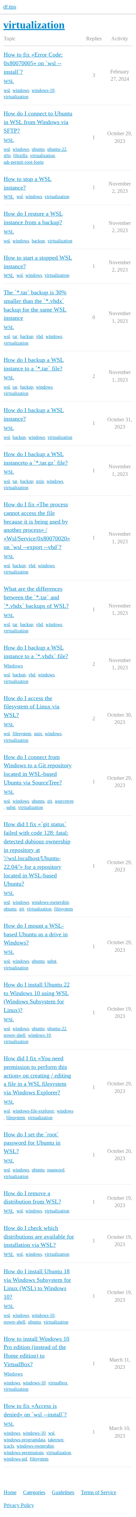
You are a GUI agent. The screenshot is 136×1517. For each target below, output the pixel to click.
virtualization (16, 96)
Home (10, 1492)
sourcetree (64, 801)
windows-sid (15, 1458)
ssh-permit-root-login (24, 162)
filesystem (22, 733)
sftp (7, 155)
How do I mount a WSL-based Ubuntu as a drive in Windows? (36, 934)
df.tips (9, 7)
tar (15, 336)
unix (38, 733)
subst (11, 807)
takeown (55, 1439)
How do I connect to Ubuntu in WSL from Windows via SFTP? (38, 122)
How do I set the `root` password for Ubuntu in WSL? (32, 1143)
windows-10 (43, 90)
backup (38, 240)
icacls (9, 1446)
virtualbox (57, 1382)
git (49, 801)
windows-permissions (24, 1452)
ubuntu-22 (56, 149)
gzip (40, 481)
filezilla (20, 155)
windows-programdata (24, 1439)
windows (21, 90)
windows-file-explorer (33, 1111)
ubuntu (38, 149)
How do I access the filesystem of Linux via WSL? (31, 706)
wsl (7, 90)
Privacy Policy (19, 1505)
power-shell (14, 1035)
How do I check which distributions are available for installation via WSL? (39, 1236)
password (55, 1169)
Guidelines (63, 1492)
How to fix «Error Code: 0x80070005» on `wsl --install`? (33, 63)
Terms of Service (98, 1492)
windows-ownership (50, 902)
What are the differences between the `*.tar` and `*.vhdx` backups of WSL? (36, 597)
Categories (34, 1492)
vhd (39, 336)
